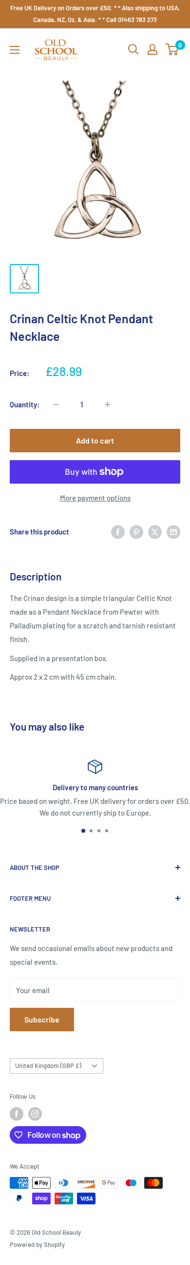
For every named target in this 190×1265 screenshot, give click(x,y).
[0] (172, 49)
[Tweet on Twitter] (155, 531)
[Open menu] (14, 50)
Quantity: (24, 404)
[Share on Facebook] (118, 531)
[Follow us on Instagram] (35, 1114)
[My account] (152, 49)
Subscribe (41, 1019)
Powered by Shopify (37, 1244)
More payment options (95, 497)
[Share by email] (173, 531)
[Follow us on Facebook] (16, 1114)
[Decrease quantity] (56, 404)
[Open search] (133, 49)
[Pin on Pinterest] (136, 531)
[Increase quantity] (107, 404)
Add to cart (95, 440)
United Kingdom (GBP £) (48, 1065)
